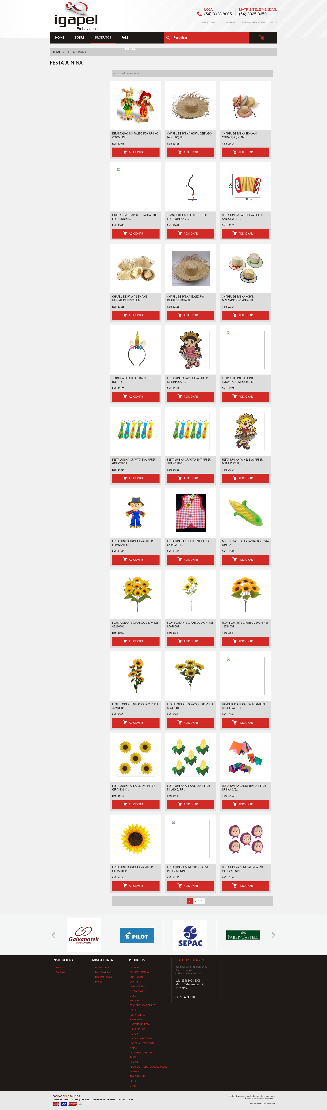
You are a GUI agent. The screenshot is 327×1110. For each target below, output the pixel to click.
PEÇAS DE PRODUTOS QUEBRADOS (148, 1067)
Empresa (60, 967)
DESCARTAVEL (137, 991)
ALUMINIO (135, 967)
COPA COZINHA (138, 986)
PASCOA (134, 1062)
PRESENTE (135, 1081)
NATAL (133, 1048)
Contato (60, 972)
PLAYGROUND (137, 1076)
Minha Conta (102, 967)
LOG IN (273, 22)
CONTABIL (135, 981)
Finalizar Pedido (103, 977)
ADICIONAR (136, 152)
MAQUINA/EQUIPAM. (141, 1038)
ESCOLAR (134, 1000)
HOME (59, 38)
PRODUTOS (103, 38)
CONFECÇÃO (136, 977)
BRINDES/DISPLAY (139, 972)
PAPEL (133, 1057)
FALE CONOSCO (129, 40)
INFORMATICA (137, 1029)
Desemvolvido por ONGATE (262, 1104)
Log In (98, 981)
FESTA (133, 1010)
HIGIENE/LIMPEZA (140, 1024)
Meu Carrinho (102, 972)
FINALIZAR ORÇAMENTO (253, 22)
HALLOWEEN (137, 1019)
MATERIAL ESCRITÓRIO (142, 1043)
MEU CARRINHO (228, 22)
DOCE (133, 996)
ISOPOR (134, 1033)
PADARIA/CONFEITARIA (142, 1052)
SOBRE (79, 38)
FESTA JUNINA (137, 1015)
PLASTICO (135, 1071)
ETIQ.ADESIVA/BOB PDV (143, 1005)
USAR (133, 1085)
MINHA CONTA (208, 22)
